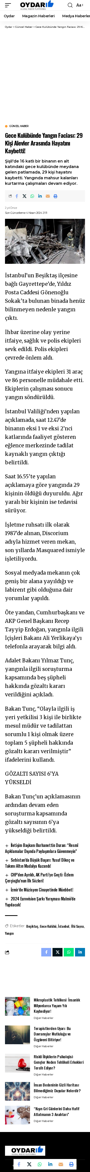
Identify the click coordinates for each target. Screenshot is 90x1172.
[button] (9, 5)
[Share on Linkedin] (40, 196)
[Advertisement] (45, 76)
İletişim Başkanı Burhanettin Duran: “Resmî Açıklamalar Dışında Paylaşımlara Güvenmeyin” (41, 848)
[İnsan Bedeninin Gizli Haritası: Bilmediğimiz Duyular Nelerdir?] (17, 1091)
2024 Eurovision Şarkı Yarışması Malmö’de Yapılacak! (40, 902)
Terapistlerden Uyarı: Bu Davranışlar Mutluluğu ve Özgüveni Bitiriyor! (52, 1033)
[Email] (47, 196)
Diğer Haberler (43, 1018)
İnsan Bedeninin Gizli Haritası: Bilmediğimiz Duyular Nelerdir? (57, 1087)
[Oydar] (35, 5)
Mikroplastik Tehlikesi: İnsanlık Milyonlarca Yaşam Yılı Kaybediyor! (57, 1005)
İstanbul (63, 926)
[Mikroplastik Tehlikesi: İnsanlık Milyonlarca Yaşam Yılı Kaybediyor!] (17, 1006)
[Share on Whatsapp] (32, 196)
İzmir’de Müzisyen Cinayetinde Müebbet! (42, 890)
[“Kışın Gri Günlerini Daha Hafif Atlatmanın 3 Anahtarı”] (17, 1115)
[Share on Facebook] (16, 196)
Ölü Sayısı (77, 926)
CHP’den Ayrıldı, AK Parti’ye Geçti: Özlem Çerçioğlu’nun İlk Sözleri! (39, 878)
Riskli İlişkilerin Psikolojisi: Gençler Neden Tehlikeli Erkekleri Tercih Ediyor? (59, 1062)
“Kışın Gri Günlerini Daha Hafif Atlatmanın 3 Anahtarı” (57, 1111)
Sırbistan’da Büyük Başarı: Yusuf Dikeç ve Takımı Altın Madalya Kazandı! (39, 863)
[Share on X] (24, 196)
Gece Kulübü (48, 926)
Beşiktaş (32, 926)
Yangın (9, 933)
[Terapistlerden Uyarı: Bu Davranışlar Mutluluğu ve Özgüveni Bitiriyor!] (17, 1034)
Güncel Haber (18, 126)
